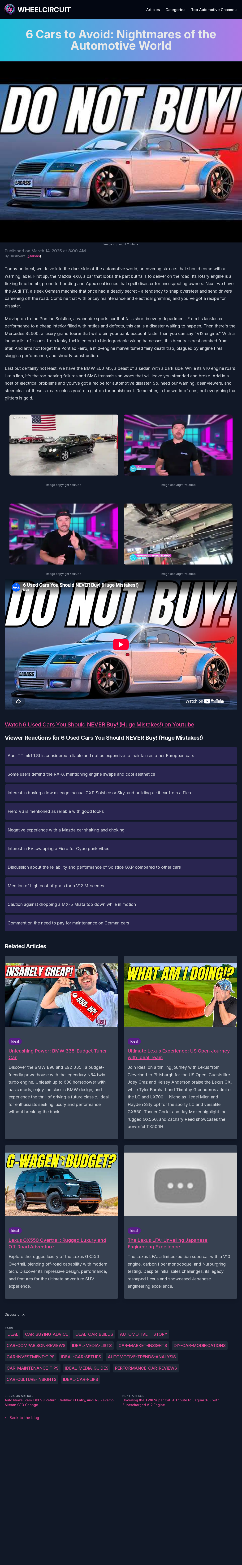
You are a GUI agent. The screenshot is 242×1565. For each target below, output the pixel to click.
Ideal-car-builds (94, 1334)
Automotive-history (143, 1334)
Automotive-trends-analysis (142, 1356)
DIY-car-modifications (200, 1345)
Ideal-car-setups (81, 1356)
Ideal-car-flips (80, 1379)
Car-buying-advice (46, 1334)
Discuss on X (15, 1314)
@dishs (34, 256)
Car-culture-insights (31, 1379)
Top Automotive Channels (214, 9)
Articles (153, 9)
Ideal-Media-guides (86, 1368)
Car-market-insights (142, 1345)
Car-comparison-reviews (36, 1345)
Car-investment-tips (31, 1356)
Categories (175, 9)
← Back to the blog (22, 1417)
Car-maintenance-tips (33, 1368)
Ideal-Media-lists (92, 1345)
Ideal (12, 1334)
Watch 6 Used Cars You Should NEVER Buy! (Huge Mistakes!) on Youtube (99, 724)
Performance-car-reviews (146, 1368)
